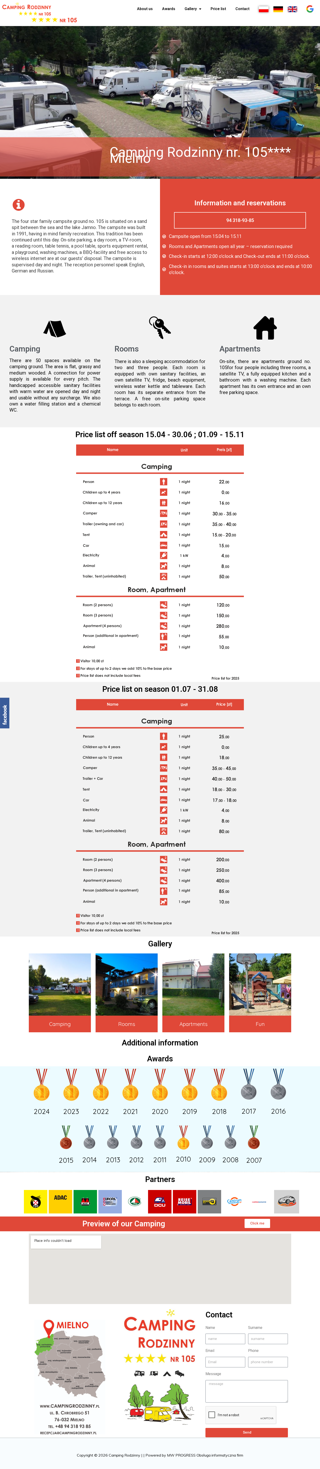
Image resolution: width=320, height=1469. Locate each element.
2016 (278, 1111)
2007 (254, 1160)
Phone (253, 1350)
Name (210, 1327)
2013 (113, 1159)
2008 (230, 1159)
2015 (66, 1160)
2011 (160, 1159)
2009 (207, 1159)
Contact (242, 9)
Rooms (126, 1024)
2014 (89, 1159)
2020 (160, 1111)
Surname (255, 1327)
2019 (189, 1111)
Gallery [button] (191, 9)
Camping (60, 1024)
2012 (136, 1159)
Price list (218, 9)
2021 (130, 1111)
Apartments (193, 1024)
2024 (42, 1111)
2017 (249, 1111)
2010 (183, 1159)
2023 (71, 1111)
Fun (260, 1024)
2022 (101, 1111)
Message (213, 1374)
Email (209, 1350)
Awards (168, 9)
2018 (219, 1111)
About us (145, 9)
